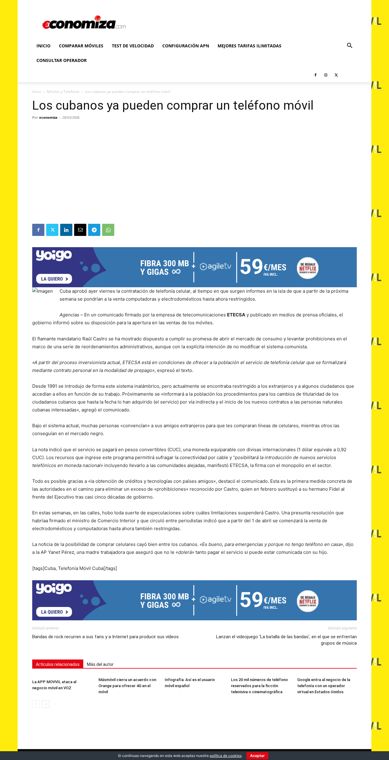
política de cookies (226, 755)
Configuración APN (185, 46)
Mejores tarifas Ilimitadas (249, 46)
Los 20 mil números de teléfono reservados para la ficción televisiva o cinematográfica (259, 685)
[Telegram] (94, 230)
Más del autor (100, 664)
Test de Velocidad (133, 46)
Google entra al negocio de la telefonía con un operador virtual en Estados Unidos (323, 685)
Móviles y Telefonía (63, 91)
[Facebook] (315, 75)
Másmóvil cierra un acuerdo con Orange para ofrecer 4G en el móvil (127, 685)
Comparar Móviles (81, 46)
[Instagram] (325, 75)
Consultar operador (61, 60)
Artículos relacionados (58, 664)
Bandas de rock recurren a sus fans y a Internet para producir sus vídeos (105, 636)
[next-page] (46, 704)
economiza (48, 117)
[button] (349, 46)
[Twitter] (336, 75)
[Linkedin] (66, 230)
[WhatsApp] (108, 230)
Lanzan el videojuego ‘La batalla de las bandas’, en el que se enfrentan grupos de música (286, 640)
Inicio (43, 46)
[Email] (80, 230)
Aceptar (257, 755)
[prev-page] (36, 704)
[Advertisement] (194, 178)
